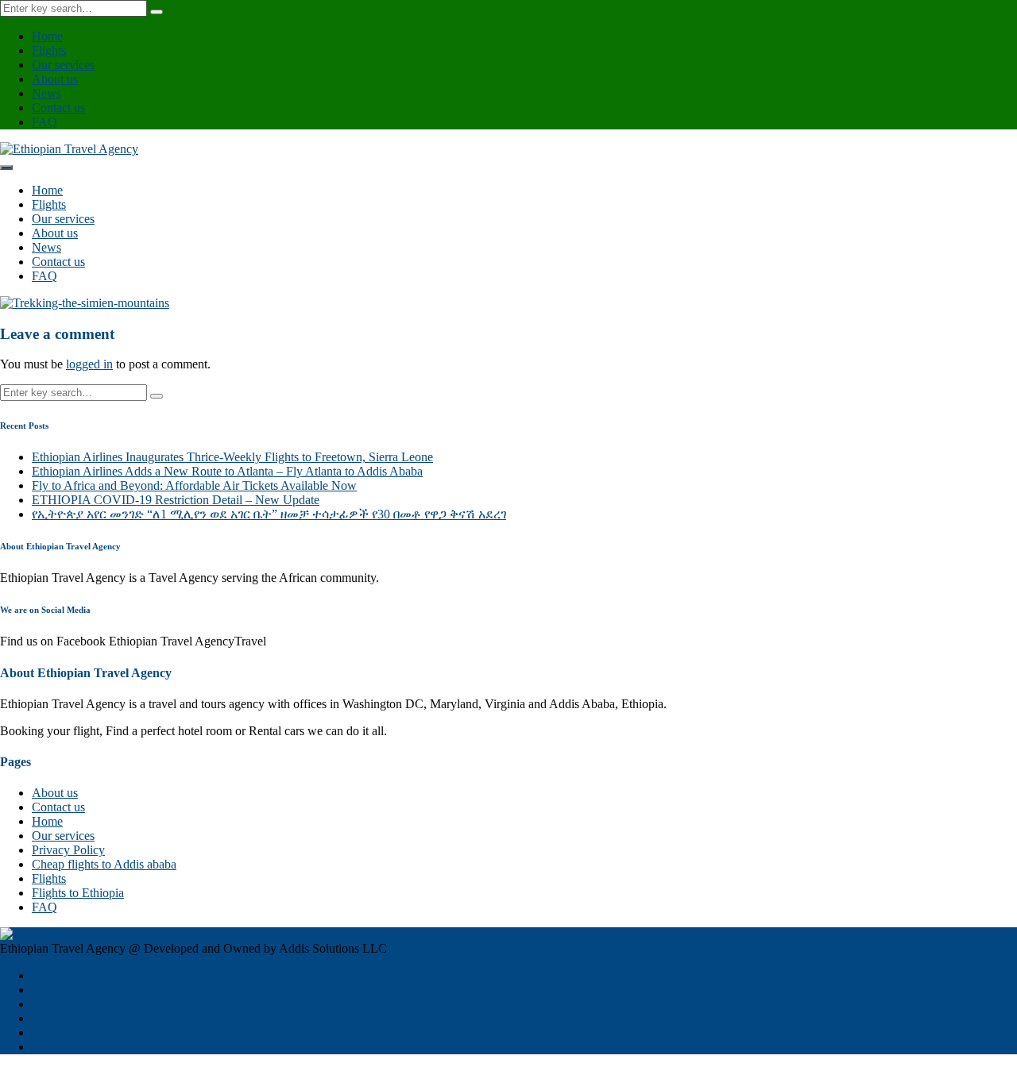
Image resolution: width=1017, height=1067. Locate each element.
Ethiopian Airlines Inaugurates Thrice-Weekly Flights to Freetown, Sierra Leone (232, 457)
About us (55, 79)
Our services (63, 64)
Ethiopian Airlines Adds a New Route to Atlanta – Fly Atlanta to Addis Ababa (227, 471)
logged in (89, 364)
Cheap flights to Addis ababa (104, 864)
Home (47, 36)
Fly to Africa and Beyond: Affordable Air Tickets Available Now (194, 485)
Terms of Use (65, 1047)
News (46, 93)
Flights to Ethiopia (78, 892)
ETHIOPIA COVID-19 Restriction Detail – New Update (175, 500)
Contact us (58, 107)
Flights (49, 50)
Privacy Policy (68, 850)
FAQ (44, 122)
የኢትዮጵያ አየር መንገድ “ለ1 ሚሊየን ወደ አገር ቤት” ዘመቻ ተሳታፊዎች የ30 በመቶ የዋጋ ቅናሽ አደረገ (269, 514)
